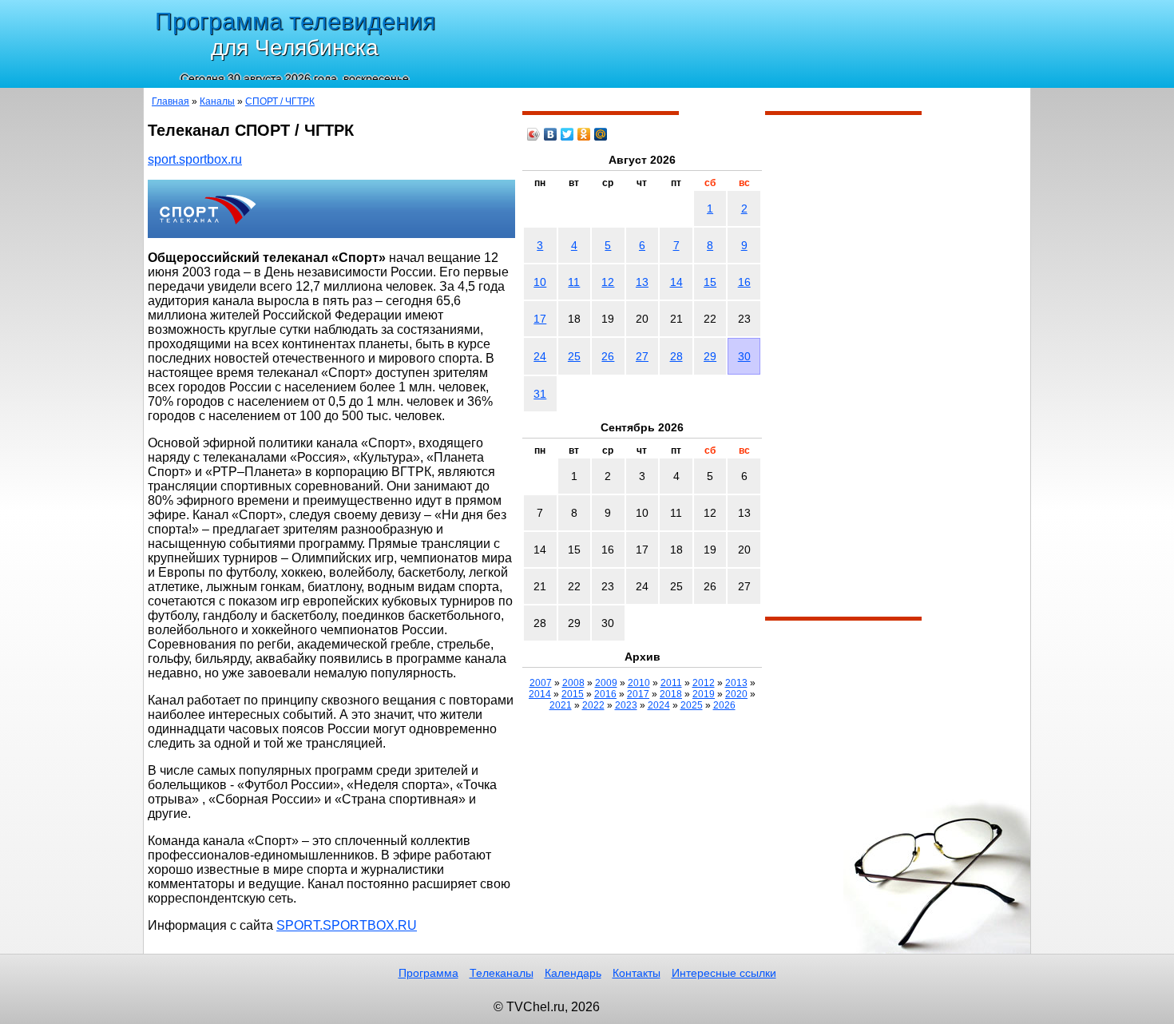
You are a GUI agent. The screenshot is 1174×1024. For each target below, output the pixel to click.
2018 (671, 694)
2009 (606, 683)
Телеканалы (501, 972)
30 (744, 356)
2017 (638, 694)
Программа (428, 972)
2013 (736, 683)
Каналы (217, 101)
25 (574, 356)
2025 (691, 705)
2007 (540, 683)
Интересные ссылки (724, 972)
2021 (560, 705)
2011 (671, 683)
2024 (659, 705)
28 (676, 356)
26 (607, 356)
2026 (724, 705)
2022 (593, 705)
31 (539, 393)
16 (744, 282)
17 (539, 318)
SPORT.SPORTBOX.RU (346, 925)
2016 (605, 694)
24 (539, 356)
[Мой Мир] (601, 134)
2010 (639, 683)
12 (607, 282)
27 (642, 356)
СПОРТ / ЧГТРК (280, 101)
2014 (540, 694)
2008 (573, 683)
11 (574, 282)
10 (539, 282)
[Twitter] (567, 134)
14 (676, 282)
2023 (626, 705)
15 (710, 282)
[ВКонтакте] (550, 134)
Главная (170, 101)
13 (642, 282)
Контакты (636, 972)
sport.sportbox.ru (195, 159)
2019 (703, 694)
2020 (736, 694)
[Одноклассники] (584, 134)
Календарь (573, 972)
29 (710, 356)
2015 (572, 694)
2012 (703, 683)
